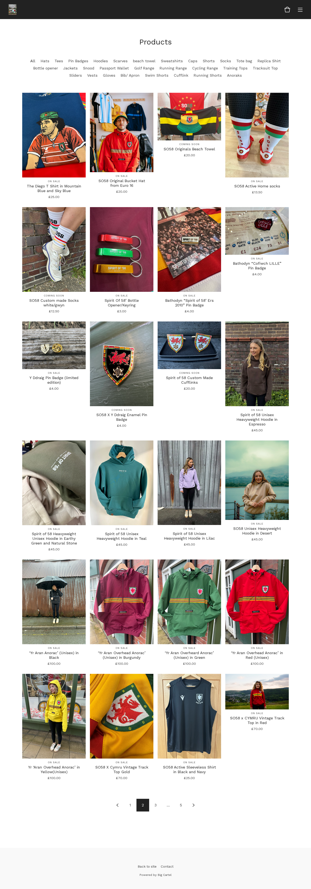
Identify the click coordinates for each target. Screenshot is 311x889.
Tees (59, 61)
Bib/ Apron (130, 75)
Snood (88, 68)
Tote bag (244, 61)
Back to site (147, 866)
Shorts (209, 61)
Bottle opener (45, 68)
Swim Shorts (156, 75)
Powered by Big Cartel (155, 875)
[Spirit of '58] (12, 9)
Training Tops (235, 68)
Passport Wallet (114, 68)
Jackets (70, 68)
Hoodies (101, 61)
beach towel (144, 61)
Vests (92, 75)
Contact (167, 866)
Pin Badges (78, 61)
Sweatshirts (172, 61)
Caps (192, 61)
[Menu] (300, 9)
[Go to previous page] (117, 805)
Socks (225, 61)
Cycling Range (205, 68)
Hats (45, 61)
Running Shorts (208, 75)
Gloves (109, 75)
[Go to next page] (193, 805)
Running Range (173, 68)
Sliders (75, 75)
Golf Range (144, 68)
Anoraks (234, 75)
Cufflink (181, 75)
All (32, 61)
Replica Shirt (269, 61)
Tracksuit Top (265, 68)
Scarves (120, 61)
